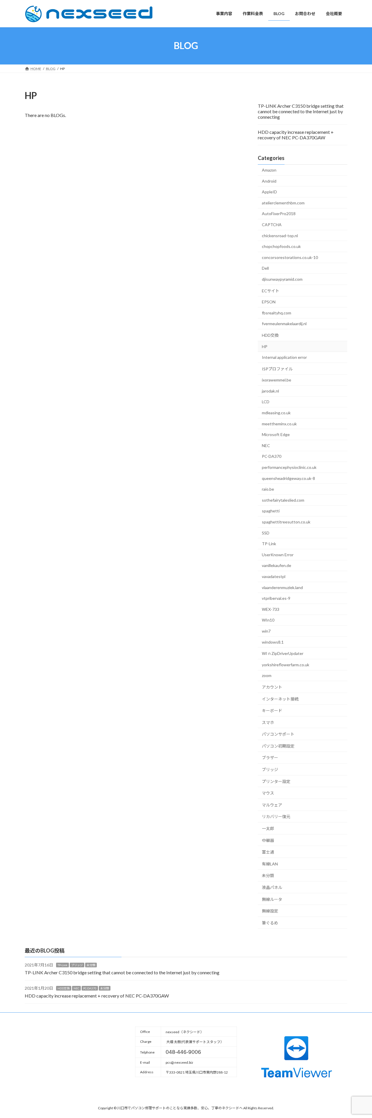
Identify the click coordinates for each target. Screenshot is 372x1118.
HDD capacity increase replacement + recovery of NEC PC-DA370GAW (296, 134)
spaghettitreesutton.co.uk (286, 521)
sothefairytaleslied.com (283, 499)
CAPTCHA (272, 224)
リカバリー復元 (276, 816)
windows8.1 (273, 641)
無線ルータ (272, 898)
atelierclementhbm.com (283, 202)
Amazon (269, 170)
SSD (265, 532)
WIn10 (268, 619)
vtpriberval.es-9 (276, 598)
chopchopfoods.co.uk (281, 246)
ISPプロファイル (277, 368)
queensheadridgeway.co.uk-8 (288, 478)
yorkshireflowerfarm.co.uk (285, 664)
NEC (266, 445)
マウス (268, 793)
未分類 (268, 875)
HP (264, 346)
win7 (266, 631)
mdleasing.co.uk (276, 412)
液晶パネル (272, 887)
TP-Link (269, 543)
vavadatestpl (273, 576)
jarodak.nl (270, 390)
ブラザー (270, 757)
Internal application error (284, 357)
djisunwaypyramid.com (282, 279)
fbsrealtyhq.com (276, 312)
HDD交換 (270, 334)
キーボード (272, 710)
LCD (265, 401)
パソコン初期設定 (278, 745)
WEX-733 (270, 608)
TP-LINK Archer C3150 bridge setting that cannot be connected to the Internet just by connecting (301, 111)
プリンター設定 (276, 781)
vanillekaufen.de (276, 565)
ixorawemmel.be (276, 379)
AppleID (269, 191)
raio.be (268, 489)
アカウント (272, 686)
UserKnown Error (278, 554)
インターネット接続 (280, 698)
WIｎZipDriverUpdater (282, 653)
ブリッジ (270, 769)
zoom (266, 675)
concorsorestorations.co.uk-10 (290, 257)
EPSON (269, 301)
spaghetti (271, 510)
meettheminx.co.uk (279, 423)
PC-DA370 (271, 456)
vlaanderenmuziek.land (282, 587)
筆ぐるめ (270, 922)
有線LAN (270, 863)
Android (269, 180)
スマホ (268, 722)
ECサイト (270, 290)
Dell (265, 268)
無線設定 (270, 910)
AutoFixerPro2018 (279, 213)
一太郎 (268, 828)
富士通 (268, 851)
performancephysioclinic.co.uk (289, 467)
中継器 (268, 840)
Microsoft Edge (276, 434)
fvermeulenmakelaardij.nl (284, 323)
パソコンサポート (278, 734)
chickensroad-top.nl (280, 235)
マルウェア (272, 804)
